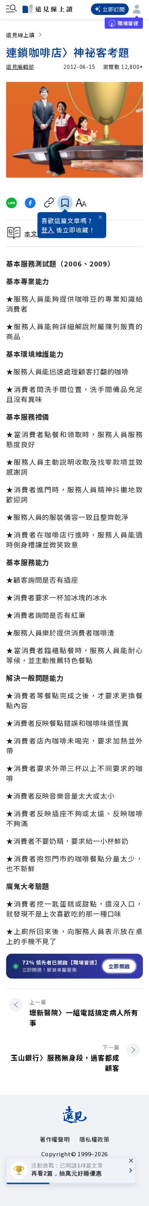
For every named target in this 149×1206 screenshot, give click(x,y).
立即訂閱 (113, 9)
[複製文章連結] (49, 203)
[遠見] (75, 1120)
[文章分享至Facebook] (30, 203)
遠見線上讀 (20, 35)
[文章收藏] (65, 203)
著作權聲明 (55, 1139)
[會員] (137, 9)
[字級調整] (80, 203)
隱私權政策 (94, 1139)
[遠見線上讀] (47, 9)
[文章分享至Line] (11, 203)
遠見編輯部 (20, 66)
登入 (47, 229)
